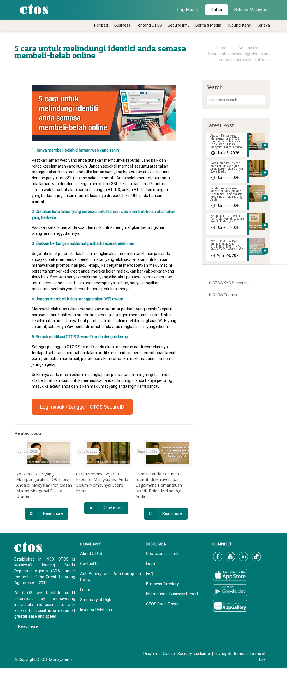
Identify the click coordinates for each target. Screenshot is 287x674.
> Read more (26, 626)
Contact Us (89, 563)
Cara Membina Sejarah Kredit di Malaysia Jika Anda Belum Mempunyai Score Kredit (102, 482)
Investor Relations (96, 610)
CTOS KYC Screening (231, 283)
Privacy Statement (230, 653)
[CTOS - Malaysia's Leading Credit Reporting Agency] (34, 8)
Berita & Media (208, 25)
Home (221, 48)
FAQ (149, 573)
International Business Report (172, 594)
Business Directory (162, 584)
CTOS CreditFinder (162, 604)
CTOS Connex (224, 294)
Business (122, 25)
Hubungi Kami (239, 25)
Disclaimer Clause (159, 653)
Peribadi (101, 25)
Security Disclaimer (194, 653)
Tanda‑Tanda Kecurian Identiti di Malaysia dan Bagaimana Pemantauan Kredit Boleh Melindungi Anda (159, 485)
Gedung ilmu (250, 48)
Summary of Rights (97, 600)
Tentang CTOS (149, 25)
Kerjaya (263, 25)
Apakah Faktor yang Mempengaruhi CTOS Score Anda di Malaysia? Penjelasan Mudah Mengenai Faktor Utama (44, 485)
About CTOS (91, 553)
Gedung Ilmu (179, 25)
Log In (151, 563)
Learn (85, 589)
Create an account (162, 553)
